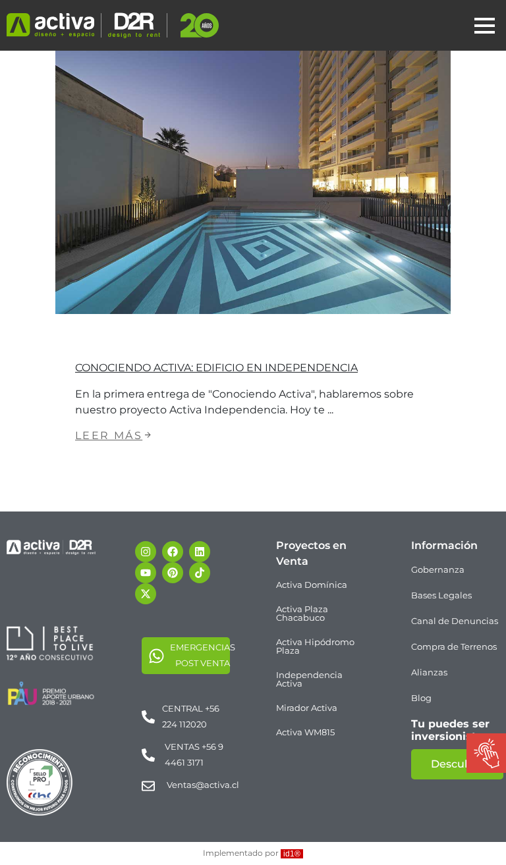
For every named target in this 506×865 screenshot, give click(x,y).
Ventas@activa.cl (203, 784)
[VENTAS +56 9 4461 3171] (148, 755)
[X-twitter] (145, 593)
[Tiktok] (199, 572)
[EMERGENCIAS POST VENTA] (156, 655)
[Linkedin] (199, 551)
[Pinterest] (172, 572)
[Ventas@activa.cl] (148, 786)
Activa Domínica (311, 584)
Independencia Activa (309, 679)
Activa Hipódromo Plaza (315, 646)
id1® (291, 853)
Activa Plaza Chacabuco (302, 613)
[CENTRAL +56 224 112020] (148, 717)
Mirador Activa (306, 707)
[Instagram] (145, 551)
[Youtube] (145, 572)
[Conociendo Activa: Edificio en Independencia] (253, 182)
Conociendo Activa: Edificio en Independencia (216, 367)
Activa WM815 (305, 732)
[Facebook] (172, 551)
